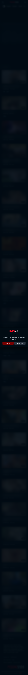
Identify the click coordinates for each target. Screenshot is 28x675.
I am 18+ (8, 343)
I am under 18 (20, 343)
